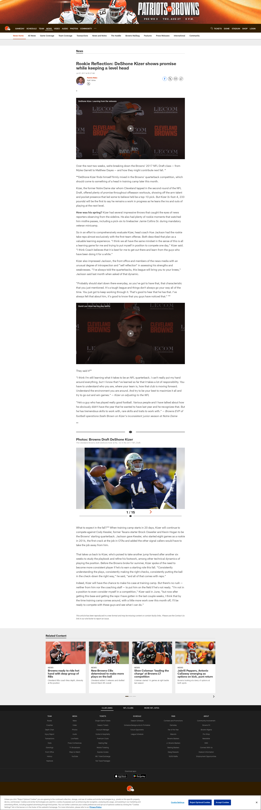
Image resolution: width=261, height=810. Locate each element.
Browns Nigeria (206, 730)
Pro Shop (206, 734)
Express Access (102, 752)
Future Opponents (137, 730)
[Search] (212, 28)
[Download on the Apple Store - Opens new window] (121, 776)
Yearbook (49, 761)
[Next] (150, 511)
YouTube (75, 756)
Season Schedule (137, 721)
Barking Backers (173, 747)
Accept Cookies (222, 802)
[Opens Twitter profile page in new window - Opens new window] (88, 83)
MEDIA (74, 716)
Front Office (49, 752)
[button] (130, 128)
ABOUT (206, 716)
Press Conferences (75, 743)
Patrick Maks (92, 78)
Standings (49, 747)
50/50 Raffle (173, 756)
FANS (173, 716)
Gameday (173, 725)
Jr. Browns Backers (173, 743)
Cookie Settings (177, 802)
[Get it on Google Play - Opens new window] (139, 777)
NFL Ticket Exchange (102, 756)
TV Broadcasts (74, 747)
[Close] (257, 802)
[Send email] (175, 80)
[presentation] (214, 696)
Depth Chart (49, 730)
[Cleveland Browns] (130, 789)
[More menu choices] (95, 28)
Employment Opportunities (206, 756)
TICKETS (103, 716)
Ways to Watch (74, 752)
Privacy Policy (96, 807)
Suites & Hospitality (103, 734)
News (75, 721)
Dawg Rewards (173, 752)
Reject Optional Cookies (200, 802)
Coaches (49, 725)
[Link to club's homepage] (7, 28)
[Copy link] (181, 79)
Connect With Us (206, 747)
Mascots (173, 734)
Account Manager (102, 730)
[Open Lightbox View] (130, 484)
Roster (49, 721)
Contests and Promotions (173, 721)
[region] (130, 802)
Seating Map (102, 743)
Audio (75, 734)
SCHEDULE (137, 716)
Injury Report (49, 734)
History (49, 756)
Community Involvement (206, 721)
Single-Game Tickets (102, 721)
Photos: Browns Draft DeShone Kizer (104, 439)
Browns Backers (173, 738)
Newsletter (206, 738)
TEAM (49, 716)
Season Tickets (102, 725)
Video (75, 725)
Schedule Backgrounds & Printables (137, 725)
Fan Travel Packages (103, 761)
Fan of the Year (173, 730)
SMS (206, 743)
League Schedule (137, 734)
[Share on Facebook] (165, 80)
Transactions (49, 738)
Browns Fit (206, 725)
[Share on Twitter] (170, 80)
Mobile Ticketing (103, 747)
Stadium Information (206, 752)
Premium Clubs (103, 738)
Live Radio (74, 738)
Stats (50, 743)
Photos (74, 730)
